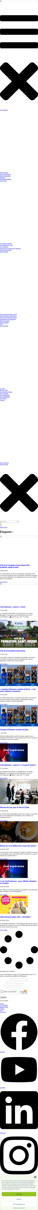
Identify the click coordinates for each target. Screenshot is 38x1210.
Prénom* (3, 982)
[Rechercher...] (0, 524)
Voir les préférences (19, 1204)
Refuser (19, 1199)
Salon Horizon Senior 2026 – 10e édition (15, 917)
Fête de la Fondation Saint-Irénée (12, 651)
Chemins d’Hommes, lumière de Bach (14, 729)
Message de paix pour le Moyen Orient (14, 807)
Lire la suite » (4, 582)
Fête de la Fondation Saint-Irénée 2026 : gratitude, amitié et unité (15, 566)
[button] (35, 1177)
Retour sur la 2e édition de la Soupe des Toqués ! (18, 846)
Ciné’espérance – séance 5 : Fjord (12, 607)
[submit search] (18, 522)
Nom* (2, 986)
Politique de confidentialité (19, 1208)
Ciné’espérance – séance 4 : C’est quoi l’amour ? (18, 765)
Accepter (19, 1194)
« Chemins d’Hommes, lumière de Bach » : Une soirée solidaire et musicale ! (18, 690)
